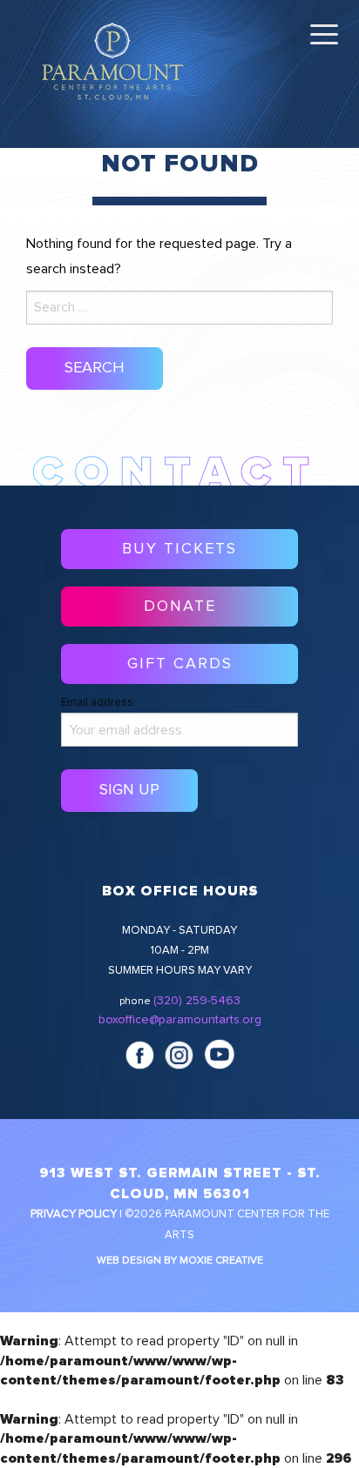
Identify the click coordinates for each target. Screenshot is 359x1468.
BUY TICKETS (179, 549)
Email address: (98, 702)
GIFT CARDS (180, 664)
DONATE (180, 606)
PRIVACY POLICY (73, 1214)
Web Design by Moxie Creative (180, 1261)
